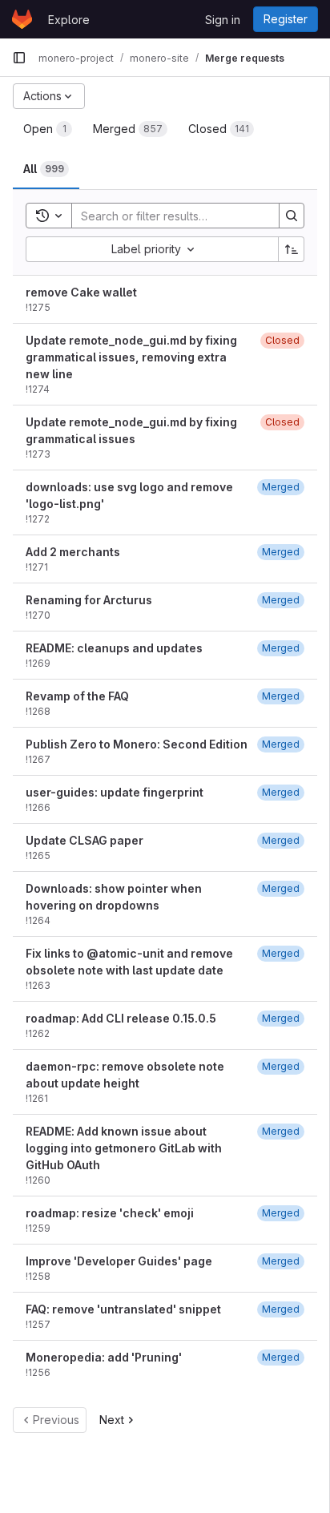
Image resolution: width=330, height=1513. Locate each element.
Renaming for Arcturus (89, 600)
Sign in (222, 19)
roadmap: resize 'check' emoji (110, 1213)
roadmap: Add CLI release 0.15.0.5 (121, 1018)
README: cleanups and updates (114, 648)
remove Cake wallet (81, 292)
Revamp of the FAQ (77, 696)
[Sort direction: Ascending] (291, 249)
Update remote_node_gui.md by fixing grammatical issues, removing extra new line (131, 357)
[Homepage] (22, 19)
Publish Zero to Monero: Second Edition (137, 744)
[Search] (291, 215)
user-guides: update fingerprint (114, 792)
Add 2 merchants (73, 552)
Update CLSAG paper (84, 840)
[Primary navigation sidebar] (19, 58)
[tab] (47, 129)
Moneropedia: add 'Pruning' (104, 1357)
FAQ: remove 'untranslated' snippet (123, 1309)
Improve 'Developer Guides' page (119, 1261)
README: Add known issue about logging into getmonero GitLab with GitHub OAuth (124, 1148)
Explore (69, 19)
